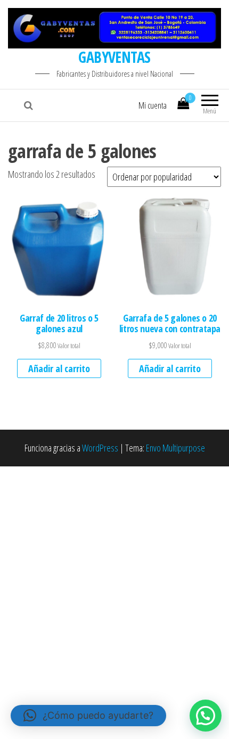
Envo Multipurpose (175, 447)
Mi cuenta (152, 105)
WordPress (100, 447)
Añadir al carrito (59, 368)
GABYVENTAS (114, 57)
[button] (206, 716)
